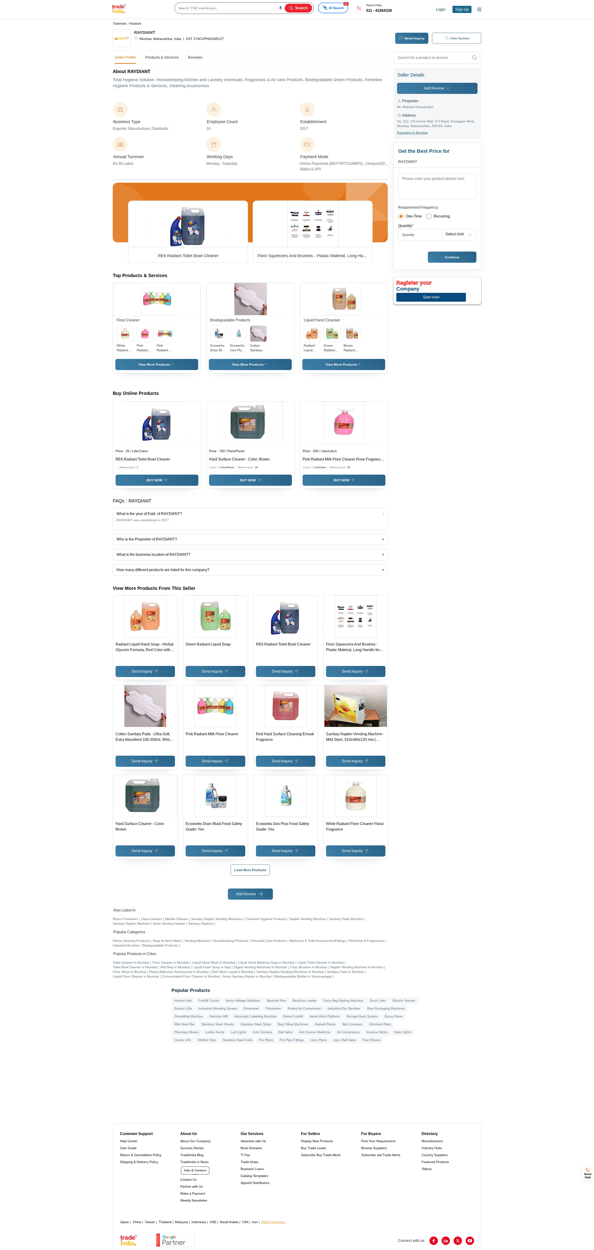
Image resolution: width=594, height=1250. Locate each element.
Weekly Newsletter (193, 1200)
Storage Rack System (362, 1016)
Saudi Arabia (229, 1222)
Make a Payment (192, 1193)
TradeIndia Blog (191, 1155)
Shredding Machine (188, 1016)
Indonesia (199, 1222)
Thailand (165, 1222)
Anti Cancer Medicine (314, 1032)
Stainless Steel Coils (237, 1040)
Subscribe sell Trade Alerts (380, 1155)
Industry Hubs (432, 1148)
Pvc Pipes (266, 1040)
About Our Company (195, 1141)
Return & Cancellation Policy (140, 1155)
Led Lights (238, 1032)
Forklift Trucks (208, 1000)
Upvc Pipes (318, 1040)
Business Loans (252, 1169)
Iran (255, 1222)
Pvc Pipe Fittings (292, 1040)
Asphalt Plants (325, 1024)
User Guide (128, 1148)
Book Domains (251, 1148)
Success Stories (192, 1148)
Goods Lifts (182, 1040)
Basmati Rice (276, 1000)
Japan (124, 1222)
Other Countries (273, 1222)
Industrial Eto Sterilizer (344, 1008)
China (137, 1222)
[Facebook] (433, 1240)
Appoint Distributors (255, 1183)
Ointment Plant (380, 1024)
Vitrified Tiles (206, 1040)
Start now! (431, 297)
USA (245, 1222)
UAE (213, 1222)
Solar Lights (402, 1032)
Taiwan (150, 1222)
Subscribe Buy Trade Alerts (321, 1155)
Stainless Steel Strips (255, 1024)
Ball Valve (285, 1032)
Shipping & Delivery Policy (139, 1162)
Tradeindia (119, 23)
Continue (452, 257)
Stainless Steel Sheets (217, 1024)
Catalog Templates (254, 1176)
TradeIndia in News (194, 1162)
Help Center (129, 1141)
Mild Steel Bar (184, 1024)
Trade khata (249, 1162)
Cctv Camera (262, 1032)
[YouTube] (469, 1240)
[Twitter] (457, 1240)
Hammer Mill (218, 1016)
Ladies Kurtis (214, 1032)
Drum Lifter (378, 1000)
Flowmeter (273, 1008)
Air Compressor (348, 1032)
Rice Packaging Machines (386, 1008)
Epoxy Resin (393, 1016)
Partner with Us (191, 1186)
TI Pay (245, 1155)
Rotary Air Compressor (304, 1008)
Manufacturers (432, 1141)
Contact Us (188, 1179)
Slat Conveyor (352, 1024)
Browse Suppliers (374, 1148)
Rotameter (251, 1008)
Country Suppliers (435, 1155)
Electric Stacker (404, 1000)
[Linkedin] (445, 1240)
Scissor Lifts (183, 1008)
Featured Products (435, 1162)
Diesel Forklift (293, 1016)
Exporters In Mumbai (412, 132)
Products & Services (162, 57)
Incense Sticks (376, 1032)
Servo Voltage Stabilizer (243, 1000)
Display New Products (317, 1141)
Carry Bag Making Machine (343, 1000)
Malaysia (181, 1222)
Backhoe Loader (305, 1000)
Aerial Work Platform (325, 1016)
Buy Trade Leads (313, 1148)
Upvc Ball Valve (344, 1040)
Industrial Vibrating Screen (217, 1008)
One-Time (414, 216)
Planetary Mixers (186, 1032)
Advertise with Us (253, 1141)
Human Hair (183, 1000)
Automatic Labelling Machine (255, 1016)
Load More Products (250, 870)
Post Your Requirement (378, 1141)
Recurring (442, 216)
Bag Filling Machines (293, 1024)
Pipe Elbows (371, 1040)
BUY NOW (154, 480)
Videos (427, 1169)
